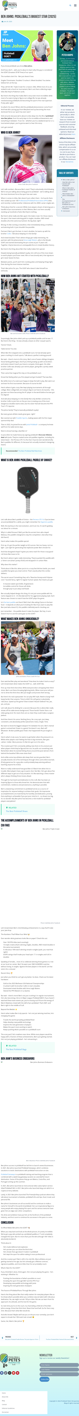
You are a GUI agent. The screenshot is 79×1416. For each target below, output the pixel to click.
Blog (3, 1401)
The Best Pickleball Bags (16, 1049)
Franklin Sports (21, 418)
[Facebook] (1, 1373)
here (73, 134)
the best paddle (9, 602)
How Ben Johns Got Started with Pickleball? (68, 183)
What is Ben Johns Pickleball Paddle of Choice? (68, 189)
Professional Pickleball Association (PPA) (33, 201)
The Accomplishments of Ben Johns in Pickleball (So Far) (68, 201)
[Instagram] (9, 1373)
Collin (9, 234)
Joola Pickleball (31, 424)
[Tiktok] (5, 1373)
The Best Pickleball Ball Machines (30, 451)
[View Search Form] (70, 5)
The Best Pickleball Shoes (17, 811)
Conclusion (66, 211)
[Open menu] (75, 5)
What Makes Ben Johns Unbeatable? (68, 194)
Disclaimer (5, 1412)
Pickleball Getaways (8, 1174)
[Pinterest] (17, 1373)
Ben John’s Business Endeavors (68, 207)
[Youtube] (13, 1373)
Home (4, 1393)
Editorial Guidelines (8, 1408)
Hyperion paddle (47, 522)
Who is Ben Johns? (68, 180)
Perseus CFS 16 (38, 519)
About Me (5, 1397)
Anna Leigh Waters (30, 240)
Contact (4, 1404)
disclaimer (69, 162)
